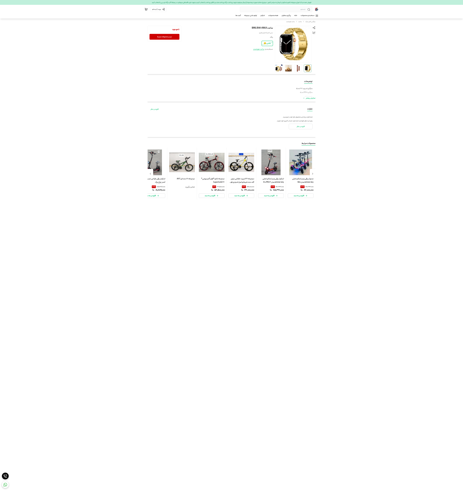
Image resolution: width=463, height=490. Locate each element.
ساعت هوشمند (290, 22)
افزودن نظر (154, 109)
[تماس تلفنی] (5, 476)
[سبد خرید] (146, 9)
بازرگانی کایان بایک (310, 22)
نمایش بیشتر (310, 98)
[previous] (313, 174)
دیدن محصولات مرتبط (164, 36)
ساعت (300, 22)
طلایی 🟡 (267, 43)
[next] (150, 174)
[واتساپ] (5, 484)
